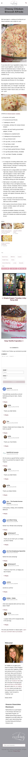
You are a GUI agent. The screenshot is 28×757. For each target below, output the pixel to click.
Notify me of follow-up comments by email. (14, 351)
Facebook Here (16, 680)
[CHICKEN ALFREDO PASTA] (18, 226)
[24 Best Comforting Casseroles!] (6, 238)
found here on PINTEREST (14, 684)
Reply (5, 402)
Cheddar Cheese (5, 259)
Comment (4, 354)
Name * (5, 370)
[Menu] (2, 3)
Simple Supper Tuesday (13, 113)
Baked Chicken (5, 256)
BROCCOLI (13, 256)
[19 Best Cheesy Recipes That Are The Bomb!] (6, 226)
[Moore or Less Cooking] (14, 3)
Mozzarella (21, 262)
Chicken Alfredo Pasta (6, 262)
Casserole (19, 256)
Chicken (12, 259)
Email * (5, 375)
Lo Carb (14, 262)
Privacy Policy (16, 751)
